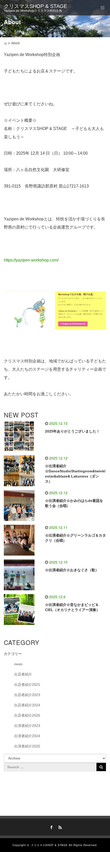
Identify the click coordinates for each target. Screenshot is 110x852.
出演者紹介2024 (27, 736)
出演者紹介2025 (27, 746)
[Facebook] (50, 826)
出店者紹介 (23, 674)
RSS (59, 826)
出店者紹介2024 (27, 705)
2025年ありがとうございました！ (72, 431)
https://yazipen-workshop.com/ (31, 260)
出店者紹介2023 (27, 695)
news (18, 664)
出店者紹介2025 (27, 715)
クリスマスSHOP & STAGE (35, 6)
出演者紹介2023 (27, 726)
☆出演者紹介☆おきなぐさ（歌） (72, 570)
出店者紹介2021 (27, 684)
